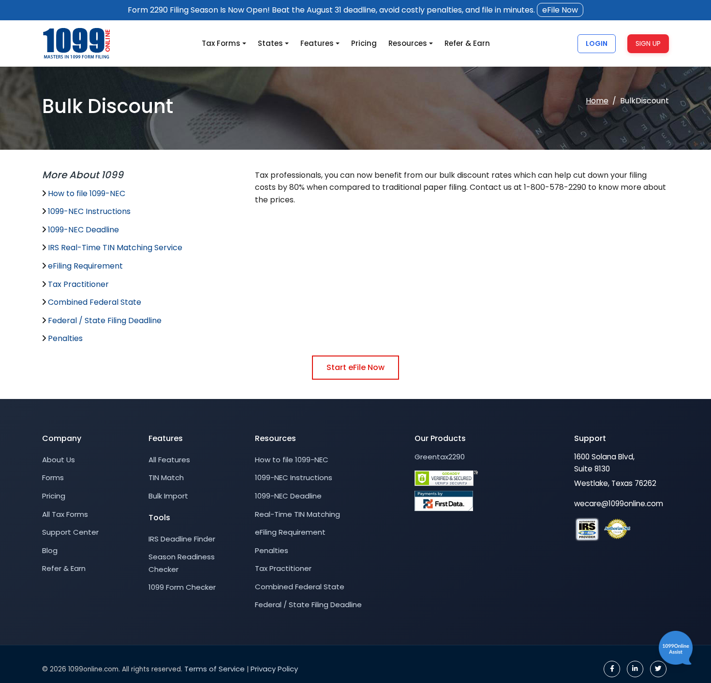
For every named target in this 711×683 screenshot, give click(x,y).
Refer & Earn (467, 43)
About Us (58, 460)
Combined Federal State (94, 302)
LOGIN (596, 43)
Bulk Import (168, 496)
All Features (169, 460)
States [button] (270, 43)
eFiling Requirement (85, 265)
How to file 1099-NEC (86, 193)
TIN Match (166, 477)
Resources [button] (407, 43)
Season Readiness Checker (181, 563)
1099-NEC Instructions (89, 211)
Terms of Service (214, 669)
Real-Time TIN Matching (297, 514)
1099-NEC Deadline (83, 229)
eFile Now (560, 9)
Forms (53, 477)
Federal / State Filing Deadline (105, 320)
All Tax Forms (65, 514)
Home (597, 100)
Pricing (364, 43)
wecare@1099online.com (618, 503)
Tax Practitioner (78, 284)
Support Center (70, 532)
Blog (50, 550)
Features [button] (317, 43)
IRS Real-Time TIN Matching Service (115, 247)
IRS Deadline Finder (181, 539)
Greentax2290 (440, 457)
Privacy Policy (274, 669)
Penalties (65, 338)
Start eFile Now (355, 367)
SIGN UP (648, 43)
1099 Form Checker (182, 587)
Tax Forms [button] (221, 43)
